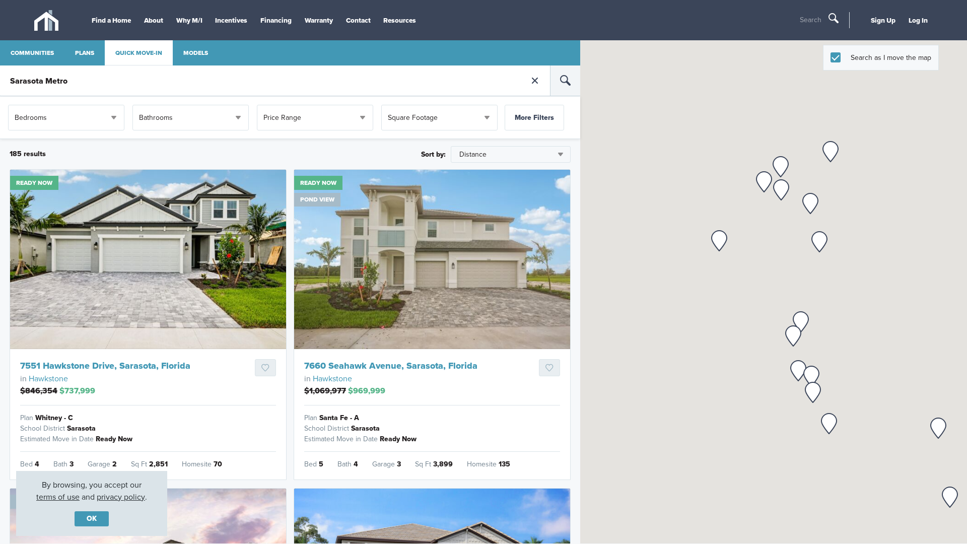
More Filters (534, 117)
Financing (276, 20)
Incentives (231, 20)
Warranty (319, 20)
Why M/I (189, 20)
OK (92, 518)
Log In (918, 20)
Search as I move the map (891, 57)
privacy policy (121, 497)
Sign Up (883, 20)
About (153, 20)
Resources (399, 20)
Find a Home (111, 20)
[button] (830, 151)
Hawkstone (48, 378)
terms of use (58, 497)
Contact (358, 20)
